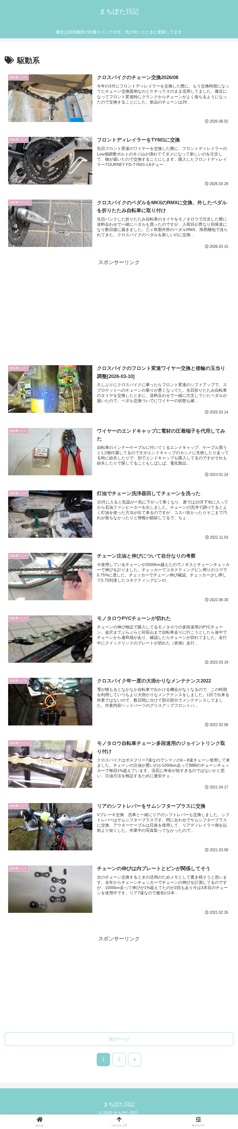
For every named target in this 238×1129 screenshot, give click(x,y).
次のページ (119, 1039)
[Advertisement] (119, 307)
